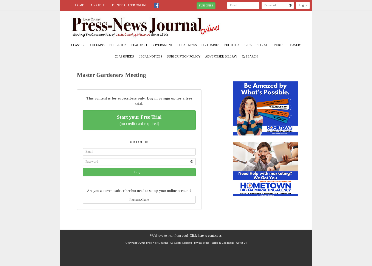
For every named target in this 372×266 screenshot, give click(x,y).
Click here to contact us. (206, 235)
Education (118, 45)
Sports (278, 45)
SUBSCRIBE (206, 5)
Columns (97, 45)
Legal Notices (150, 56)
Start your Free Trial (139, 120)
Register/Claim (139, 199)
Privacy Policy (201, 242)
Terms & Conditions (222, 242)
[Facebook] (156, 5)
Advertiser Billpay (221, 56)
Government (162, 45)
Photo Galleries (238, 45)
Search (251, 56)
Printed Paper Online (129, 5)
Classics (78, 45)
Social (262, 45)
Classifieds (124, 56)
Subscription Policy (183, 56)
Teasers (295, 45)
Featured (139, 45)
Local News (187, 45)
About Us (97, 5)
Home (79, 5)
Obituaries (211, 45)
